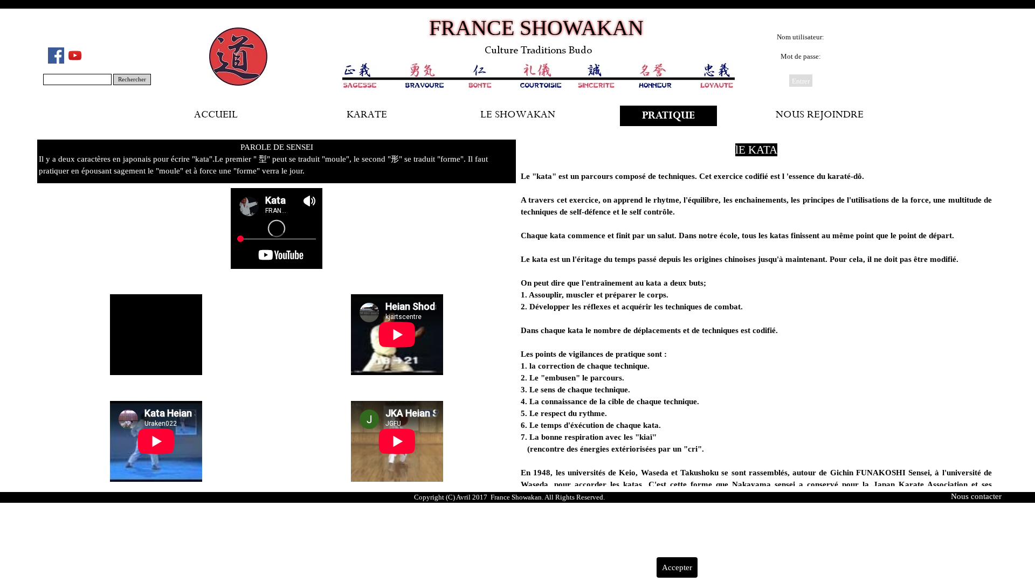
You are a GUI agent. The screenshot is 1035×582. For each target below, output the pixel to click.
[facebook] (56, 55)
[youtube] (75, 55)
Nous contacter (976, 496)
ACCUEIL (216, 115)
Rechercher (132, 79)
